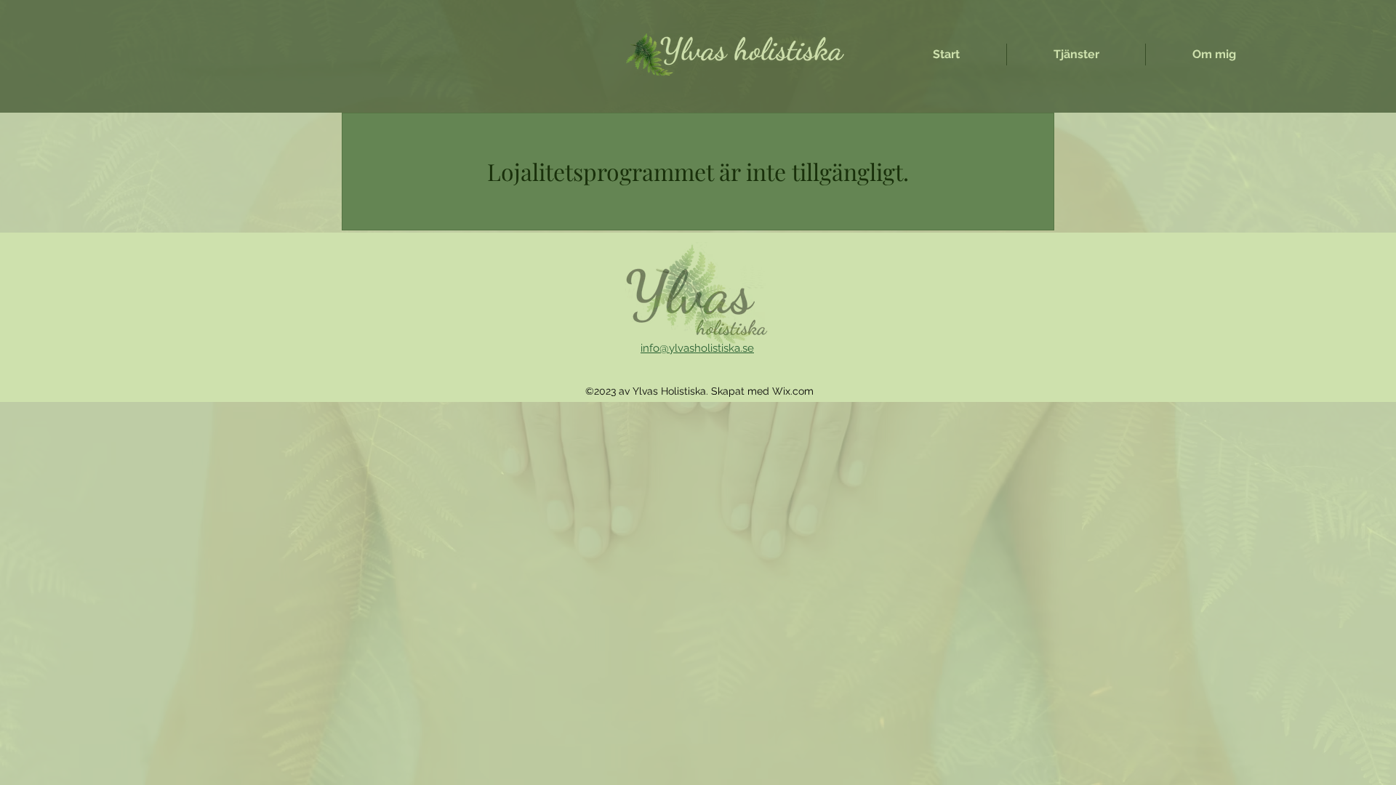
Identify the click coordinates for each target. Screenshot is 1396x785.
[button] (1076, 54)
